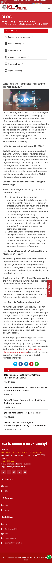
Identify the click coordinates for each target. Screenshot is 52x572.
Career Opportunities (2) (18, 57)
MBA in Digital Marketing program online (22, 350)
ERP (6, 533)
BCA (6, 491)
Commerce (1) (14, 50)
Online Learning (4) (16, 44)
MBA (6, 505)
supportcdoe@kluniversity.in (13, 467)
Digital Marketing (27, 21)
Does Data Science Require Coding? (23, 413)
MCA (7, 510)
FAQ (6, 524)
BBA (6, 486)
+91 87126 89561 (35, 452)
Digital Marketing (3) (16, 71)
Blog (13, 21)
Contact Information (13, 543)
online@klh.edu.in (8, 461)
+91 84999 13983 (38, 455)
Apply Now (49, 288)
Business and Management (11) (21, 37)
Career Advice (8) (15, 64)
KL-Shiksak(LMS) (11, 529)
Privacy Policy (10, 538)
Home (4, 21)
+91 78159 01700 (21, 452)
